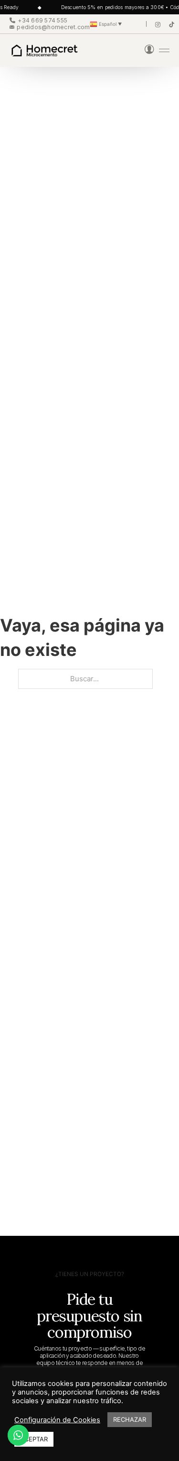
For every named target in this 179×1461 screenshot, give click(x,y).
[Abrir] (164, 50)
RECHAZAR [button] (129, 1419)
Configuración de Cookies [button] (57, 1420)
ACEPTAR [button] (34, 1439)
